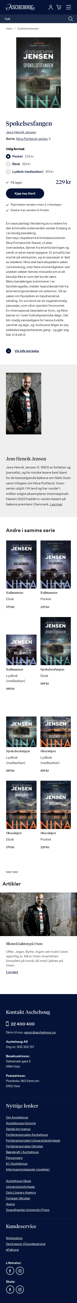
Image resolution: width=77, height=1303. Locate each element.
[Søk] (71, 18)
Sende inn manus (18, 1129)
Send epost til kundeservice (25, 1244)
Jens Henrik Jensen (21, 132)
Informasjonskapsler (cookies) (28, 1169)
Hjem (9, 28)
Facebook (10, 1271)
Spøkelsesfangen (52, 669)
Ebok (21, 164)
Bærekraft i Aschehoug (22, 1152)
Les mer (56, 504)
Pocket (23, 156)
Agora (10, 1204)
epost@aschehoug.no (40, 1032)
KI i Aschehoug (17, 1164)
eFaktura (12, 1250)
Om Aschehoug (17, 1117)
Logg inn (50, 7)
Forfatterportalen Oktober (24, 1146)
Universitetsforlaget (20, 1187)
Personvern (14, 1158)
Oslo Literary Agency (21, 1192)
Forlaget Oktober (18, 1198)
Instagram (20, 1271)
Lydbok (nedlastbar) (33, 171)
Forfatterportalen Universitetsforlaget (33, 1140)
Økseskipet (48, 751)
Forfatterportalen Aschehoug (27, 1135)
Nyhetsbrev (14, 1238)
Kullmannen (14, 592)
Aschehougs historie (21, 1123)
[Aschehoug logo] (20, 7)
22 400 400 (23, 1023)
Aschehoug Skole (18, 1181)
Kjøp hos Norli (25, 193)
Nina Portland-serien (32, 139)
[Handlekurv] (59, 7)
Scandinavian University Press (27, 1210)
